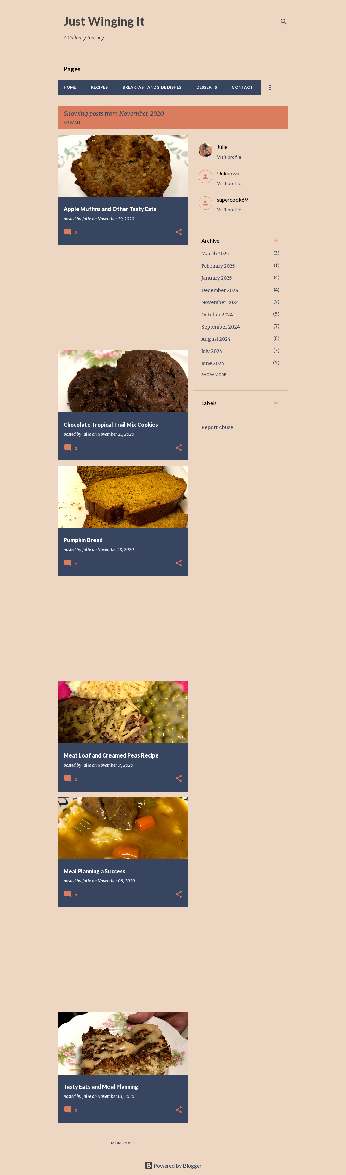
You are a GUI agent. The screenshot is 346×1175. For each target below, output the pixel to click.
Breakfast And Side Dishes (152, 87)
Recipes (99, 87)
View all (72, 122)
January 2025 (216, 278)
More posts (123, 1142)
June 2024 (212, 363)
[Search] (284, 22)
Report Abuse (217, 427)
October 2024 (217, 315)
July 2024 (211, 351)
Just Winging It (104, 21)
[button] (179, 232)
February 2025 (218, 266)
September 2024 (220, 327)
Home (70, 87)
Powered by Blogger (177, 1165)
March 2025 (215, 254)
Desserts (206, 87)
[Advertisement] (120, 297)
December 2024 (220, 290)
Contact (242, 87)
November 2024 (220, 302)
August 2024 (216, 339)
